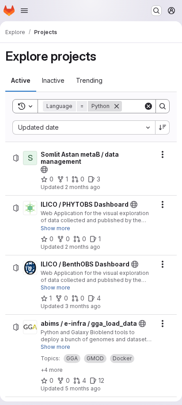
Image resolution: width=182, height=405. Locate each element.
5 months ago (83, 388)
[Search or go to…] (156, 10)
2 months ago (82, 187)
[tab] (20, 80)
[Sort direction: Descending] (162, 127)
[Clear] (148, 106)
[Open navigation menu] (24, 11)
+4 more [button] (52, 369)
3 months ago (83, 306)
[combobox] (83, 127)
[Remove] (116, 106)
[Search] (162, 106)
